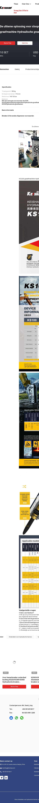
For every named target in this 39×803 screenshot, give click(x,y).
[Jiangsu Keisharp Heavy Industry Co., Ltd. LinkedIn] (6, 777)
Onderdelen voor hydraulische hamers (20, 637)
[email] (11, 718)
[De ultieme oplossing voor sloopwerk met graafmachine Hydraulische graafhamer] (14, 662)
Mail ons (25, 43)
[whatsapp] (16, 718)
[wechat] (21, 718)
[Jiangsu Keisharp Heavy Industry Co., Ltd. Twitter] (1, 777)
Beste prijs (7, 43)
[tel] (27, 718)
